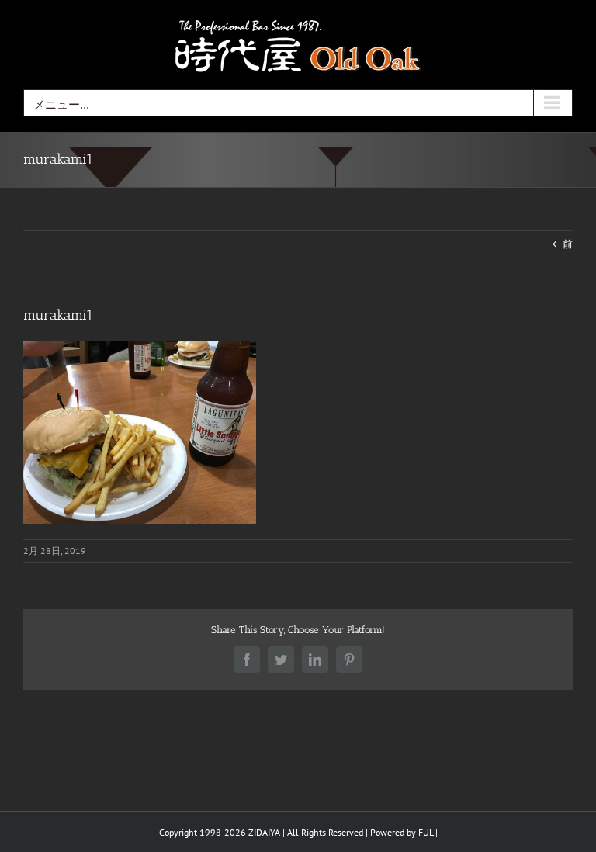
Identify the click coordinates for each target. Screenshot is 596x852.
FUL (425, 832)
